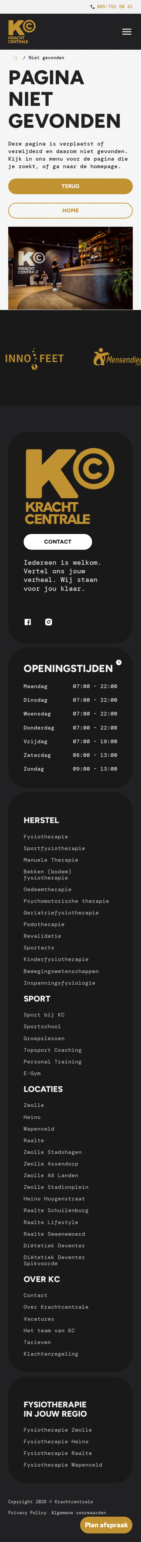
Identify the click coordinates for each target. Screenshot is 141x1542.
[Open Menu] (127, 32)
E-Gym (32, 1073)
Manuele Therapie (51, 860)
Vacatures (39, 1319)
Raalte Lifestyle (51, 1222)
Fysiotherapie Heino (56, 1442)
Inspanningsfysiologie (59, 983)
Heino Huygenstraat (54, 1199)
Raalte (34, 1140)
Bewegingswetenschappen (61, 971)
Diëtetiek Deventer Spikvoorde (54, 1260)
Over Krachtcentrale (56, 1307)
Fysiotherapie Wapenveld (63, 1465)
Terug (70, 186)
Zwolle (34, 1105)
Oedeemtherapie (48, 889)
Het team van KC (49, 1331)
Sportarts (39, 948)
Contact (58, 541)
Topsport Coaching (53, 1050)
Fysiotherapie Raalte (58, 1453)
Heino (32, 1117)
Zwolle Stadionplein (56, 1187)
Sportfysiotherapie (54, 848)
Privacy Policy (27, 1513)
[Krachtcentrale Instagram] (48, 624)
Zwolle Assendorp (51, 1164)
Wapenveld (39, 1129)
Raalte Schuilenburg (56, 1210)
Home (70, 210)
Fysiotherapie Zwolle (58, 1430)
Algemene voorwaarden (78, 1513)
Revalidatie (42, 936)
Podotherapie (44, 924)
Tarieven (37, 1342)
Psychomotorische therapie (66, 901)
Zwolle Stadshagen (53, 1152)
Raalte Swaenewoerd (54, 1234)
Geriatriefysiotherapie (61, 913)
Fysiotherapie (46, 837)
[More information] (119, 663)
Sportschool (42, 1026)
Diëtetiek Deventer (54, 1246)
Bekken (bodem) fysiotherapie (48, 875)
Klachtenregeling (51, 1354)
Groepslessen (44, 1038)
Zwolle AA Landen (51, 1175)
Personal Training (53, 1062)
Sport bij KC (44, 1015)
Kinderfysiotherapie (56, 959)
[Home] (70, 486)
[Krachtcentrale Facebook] (28, 624)
